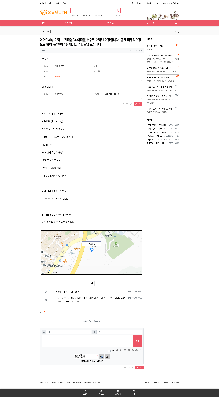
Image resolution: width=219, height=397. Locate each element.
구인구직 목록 (99, 16)
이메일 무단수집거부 (74, 383)
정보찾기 (149, 3)
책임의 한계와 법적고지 (92, 383)
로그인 (131, 3)
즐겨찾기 (43, 3)
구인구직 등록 (87, 16)
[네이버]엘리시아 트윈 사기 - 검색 (157, 129)
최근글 (149, 39)
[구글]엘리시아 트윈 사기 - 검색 (157, 125)
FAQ (157, 3)
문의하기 (165, 383)
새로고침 (107, 356)
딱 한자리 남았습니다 (155, 136)
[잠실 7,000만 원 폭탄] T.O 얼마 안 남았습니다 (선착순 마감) (160, 109)
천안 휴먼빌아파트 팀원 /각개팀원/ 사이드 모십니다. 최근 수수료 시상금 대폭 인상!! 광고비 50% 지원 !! (160, 56)
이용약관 (146, 383)
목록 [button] (122, 104)
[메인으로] (43, 23)
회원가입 (140, 3)
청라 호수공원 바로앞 (155, 46)
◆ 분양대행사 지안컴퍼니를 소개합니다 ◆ (160, 68)
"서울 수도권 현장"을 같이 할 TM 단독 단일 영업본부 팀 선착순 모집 (160, 87)
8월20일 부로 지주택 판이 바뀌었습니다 (160, 77)
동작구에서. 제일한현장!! (156, 143)
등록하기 (134, 394)
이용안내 (156, 383)
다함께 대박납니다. (152, 140)
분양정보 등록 (75, 16)
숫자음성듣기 (101, 356)
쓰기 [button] (138, 104)
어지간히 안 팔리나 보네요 (157, 132)
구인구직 (176, 32)
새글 (50, 3)
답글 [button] (130, 104)
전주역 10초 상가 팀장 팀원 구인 (68, 292)
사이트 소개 (44, 383)
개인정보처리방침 (57, 383)
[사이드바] (175, 23)
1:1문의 (165, 3)
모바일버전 (175, 383)
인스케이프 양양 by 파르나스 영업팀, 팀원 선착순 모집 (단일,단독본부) (160, 96)
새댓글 (149, 120)
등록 (137, 341)
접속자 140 (175, 3)
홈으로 (101, 394)
